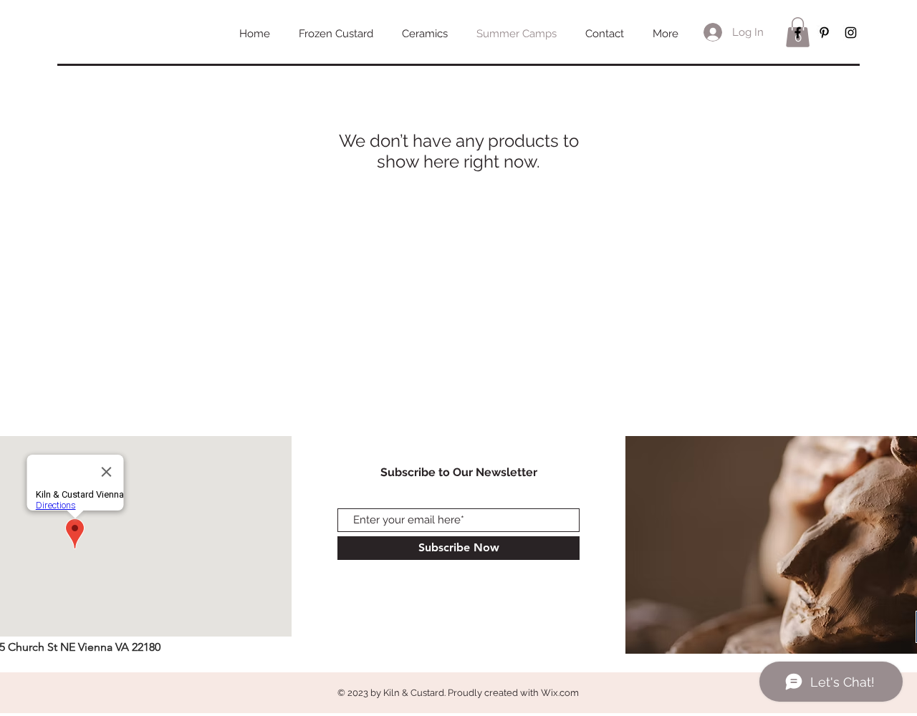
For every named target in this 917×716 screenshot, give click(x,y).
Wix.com (560, 692)
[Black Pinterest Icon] (824, 32)
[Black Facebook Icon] (797, 32)
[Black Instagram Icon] (850, 32)
